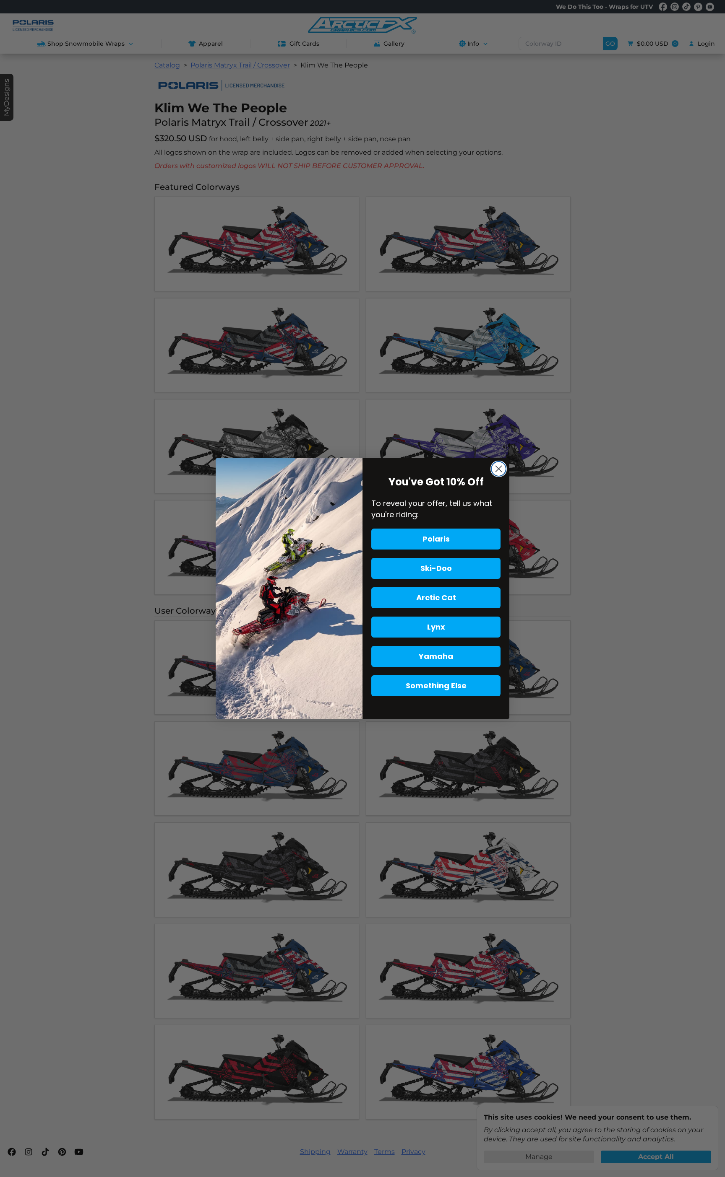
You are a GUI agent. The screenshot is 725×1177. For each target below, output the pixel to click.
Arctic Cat (436, 597)
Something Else (436, 685)
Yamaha (436, 656)
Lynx (436, 627)
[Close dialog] (498, 468)
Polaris (436, 539)
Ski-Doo (436, 568)
